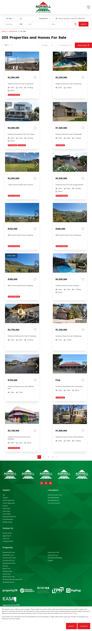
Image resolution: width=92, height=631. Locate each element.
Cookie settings (57, 626)
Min (30, 24)
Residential (13, 31)
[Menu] (88, 7)
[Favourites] (35, 77)
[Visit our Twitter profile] (46, 483)
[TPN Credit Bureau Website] (58, 590)
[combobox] (68, 18)
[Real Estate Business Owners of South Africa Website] (43, 590)
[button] (37, 63)
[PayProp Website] (73, 590)
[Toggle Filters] (75, 24)
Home (4, 31)
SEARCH (84, 24)
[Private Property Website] (27, 590)
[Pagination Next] (57, 457)
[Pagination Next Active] (11, 45)
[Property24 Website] (10, 590)
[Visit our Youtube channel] (50, 483)
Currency (8, 24)
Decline (71, 626)
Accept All (84, 626)
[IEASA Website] (9, 599)
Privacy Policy (73, 613)
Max (53, 24)
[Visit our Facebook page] (41, 483)
